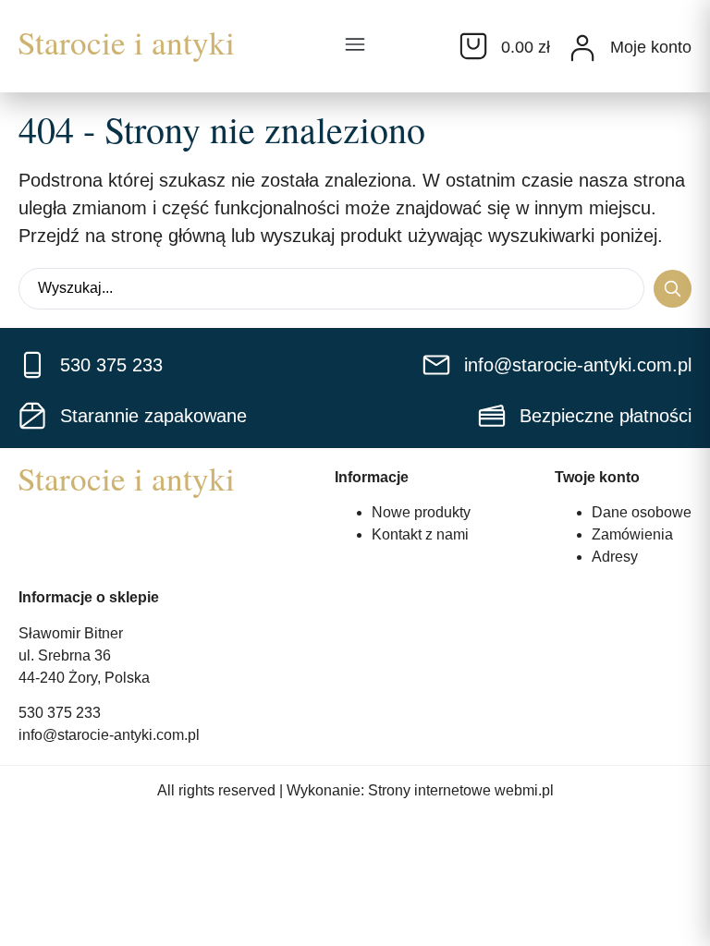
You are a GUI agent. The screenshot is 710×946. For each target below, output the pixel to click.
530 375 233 (59, 713)
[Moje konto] (582, 48)
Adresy (615, 556)
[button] (355, 46)
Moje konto (651, 47)
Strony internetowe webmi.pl (461, 790)
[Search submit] (673, 289)
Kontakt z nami (420, 534)
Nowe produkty (421, 512)
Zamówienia (632, 534)
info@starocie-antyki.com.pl (109, 735)
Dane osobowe (642, 512)
